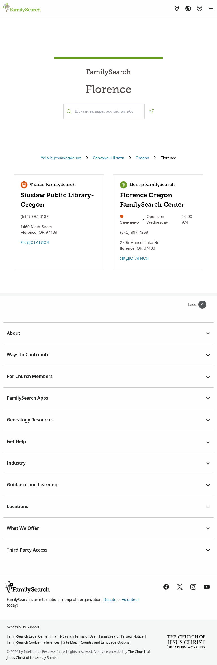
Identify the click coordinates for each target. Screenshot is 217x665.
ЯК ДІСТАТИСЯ (35, 242)
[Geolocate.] (151, 111)
